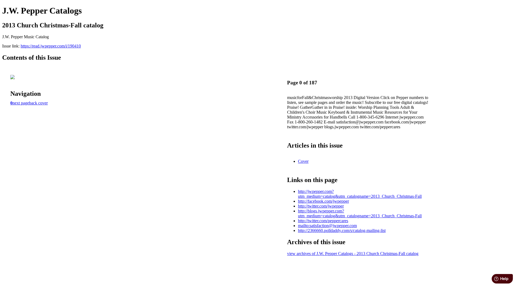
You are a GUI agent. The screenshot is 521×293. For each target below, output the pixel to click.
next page (20, 103)
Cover (303, 161)
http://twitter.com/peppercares (323, 220)
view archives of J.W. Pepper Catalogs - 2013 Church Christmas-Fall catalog (352, 253)
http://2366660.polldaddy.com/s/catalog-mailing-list (342, 230)
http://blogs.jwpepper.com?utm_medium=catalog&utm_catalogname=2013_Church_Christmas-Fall (360, 213)
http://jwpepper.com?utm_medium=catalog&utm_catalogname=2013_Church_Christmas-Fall (360, 194)
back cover (38, 103)
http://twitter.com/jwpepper (321, 206)
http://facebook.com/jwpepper (323, 201)
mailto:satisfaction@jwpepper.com (327, 225)
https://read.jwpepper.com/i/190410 (51, 46)
